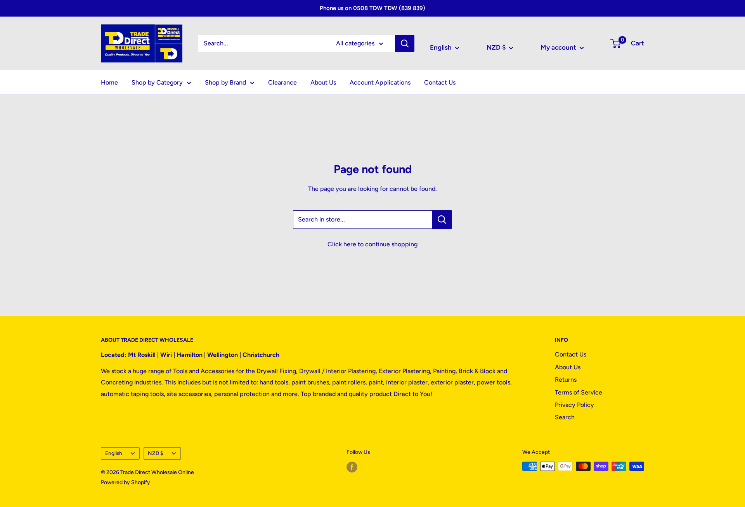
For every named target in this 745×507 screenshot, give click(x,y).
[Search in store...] (442, 219)
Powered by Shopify (125, 482)
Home (109, 82)
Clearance (282, 82)
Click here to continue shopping (372, 244)
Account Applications (380, 82)
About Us (323, 82)
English (113, 453)
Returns (566, 379)
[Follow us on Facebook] (352, 467)
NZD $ (155, 453)
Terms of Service (578, 392)
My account (559, 47)
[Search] (404, 43)
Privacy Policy (574, 404)
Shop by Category (157, 82)
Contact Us (440, 82)
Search (565, 417)
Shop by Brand (225, 82)
